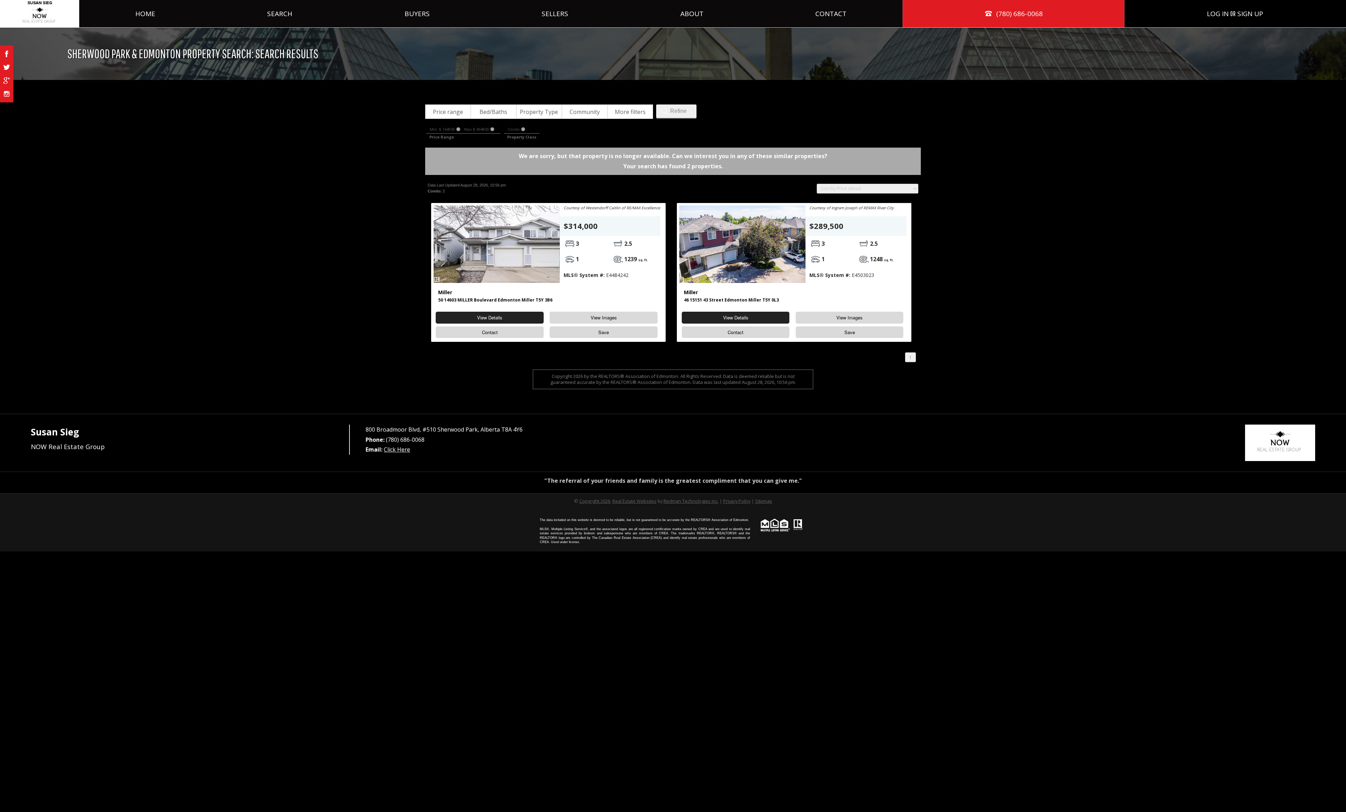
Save (603, 332)
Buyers (417, 13)
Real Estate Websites (634, 501)
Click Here (397, 449)
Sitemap (763, 501)
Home (145, 13)
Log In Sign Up (1235, 13)
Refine (678, 111)
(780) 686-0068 (1018, 13)
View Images (604, 317)
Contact (831, 13)
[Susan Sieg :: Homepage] (39, 13)
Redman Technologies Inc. (691, 501)
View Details (489, 317)
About (691, 13)
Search (279, 13)
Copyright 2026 (594, 501)
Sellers (555, 13)
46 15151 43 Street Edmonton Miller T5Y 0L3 (731, 300)
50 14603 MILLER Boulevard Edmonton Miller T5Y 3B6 (495, 300)
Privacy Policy (736, 501)
